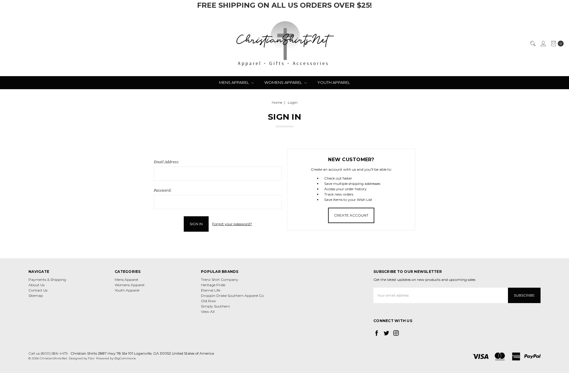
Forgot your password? (232, 224)
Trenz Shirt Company (219, 279)
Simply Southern (215, 306)
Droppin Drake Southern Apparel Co (232, 295)
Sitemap (35, 295)
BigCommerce (125, 358)
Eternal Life (210, 290)
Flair (91, 358)
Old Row (208, 301)
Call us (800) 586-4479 (48, 353)
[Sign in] (543, 43)
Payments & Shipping (47, 279)
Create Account (351, 215)
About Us (36, 285)
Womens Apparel (283, 82)
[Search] (532, 43)
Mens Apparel (234, 82)
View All (208, 311)
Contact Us (37, 290)
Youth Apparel (333, 82)
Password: (162, 190)
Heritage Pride (213, 285)
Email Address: (166, 161)
